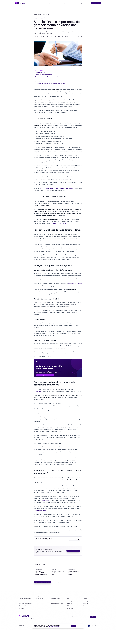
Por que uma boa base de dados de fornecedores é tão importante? (50, 83)
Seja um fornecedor (55, 601)
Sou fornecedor (70, 608)
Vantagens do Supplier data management (44, 78)
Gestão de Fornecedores (43, 14)
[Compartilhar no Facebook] (81, 37)
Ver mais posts (57, 582)
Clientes (57, 3)
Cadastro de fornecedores (25, 598)
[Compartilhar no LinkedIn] (76, 37)
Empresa (73, 3)
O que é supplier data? (40, 72)
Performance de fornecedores (25, 605)
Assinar (92, 616)
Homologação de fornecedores (26, 601)
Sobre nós (85, 598)
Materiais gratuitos (71, 601)
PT (82, 3)
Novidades (69, 603)
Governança (85, 601)
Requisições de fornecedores (25, 603)
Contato (84, 605)
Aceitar (73, 625)
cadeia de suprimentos (59, 223)
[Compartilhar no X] (79, 37)
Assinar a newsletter (73, 551)
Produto (49, 3)
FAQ (68, 605)
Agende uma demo (96, 3)
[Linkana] (20, 3)
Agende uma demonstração (42, 582)
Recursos (65, 3)
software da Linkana (40, 510)
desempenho (45, 500)
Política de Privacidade (53, 626)
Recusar (79, 625)
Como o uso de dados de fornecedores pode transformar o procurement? (51, 81)
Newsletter (85, 603)
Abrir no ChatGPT (75, 539)
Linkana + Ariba (38, 601)
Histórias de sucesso (55, 598)
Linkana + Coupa (39, 598)
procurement (38, 391)
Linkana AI (21, 608)
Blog (36, 14)
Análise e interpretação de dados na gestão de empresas (56, 188)
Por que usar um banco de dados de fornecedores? (46, 76)
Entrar (88, 3)
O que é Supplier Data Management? (43, 74)
